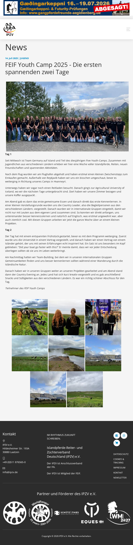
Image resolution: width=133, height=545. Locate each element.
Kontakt (118, 472)
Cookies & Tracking (118, 461)
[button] (128, 29)
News (16, 47)
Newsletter (119, 477)
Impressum (119, 467)
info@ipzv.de (10, 472)
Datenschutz (120, 454)
